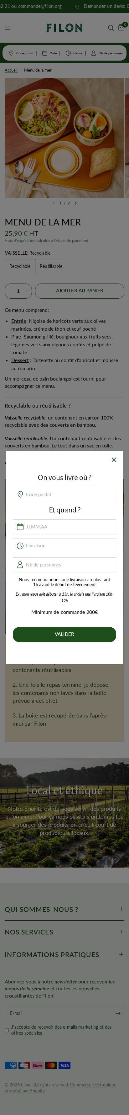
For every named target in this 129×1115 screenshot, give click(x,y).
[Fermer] (114, 460)
